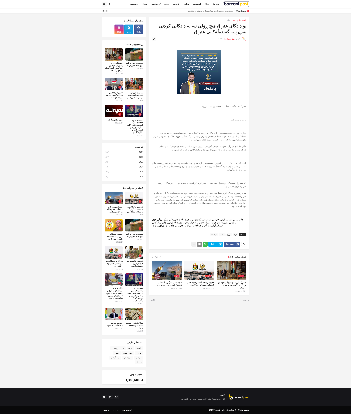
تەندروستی (133, 4)
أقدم (153, 300)
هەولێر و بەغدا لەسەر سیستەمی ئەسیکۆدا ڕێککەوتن (114, 263)
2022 (124, 157)
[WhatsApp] (205, 244)
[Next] (103, 11)
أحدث (245, 300)
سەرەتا (216, 4)
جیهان (166, 4)
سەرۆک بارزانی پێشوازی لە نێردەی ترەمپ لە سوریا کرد (135, 95)
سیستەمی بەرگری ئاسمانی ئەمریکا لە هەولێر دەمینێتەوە (210, 11)
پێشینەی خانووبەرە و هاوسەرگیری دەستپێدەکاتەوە (135, 263)
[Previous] (106, 11)
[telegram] (104, 397)
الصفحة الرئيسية (239, 20)
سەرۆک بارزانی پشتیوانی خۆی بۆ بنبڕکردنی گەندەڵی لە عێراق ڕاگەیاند (232, 285)
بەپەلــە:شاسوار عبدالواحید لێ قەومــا (114, 324)
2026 (124, 177)
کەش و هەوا (127, 410)
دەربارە (115, 410)
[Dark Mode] (109, 4)
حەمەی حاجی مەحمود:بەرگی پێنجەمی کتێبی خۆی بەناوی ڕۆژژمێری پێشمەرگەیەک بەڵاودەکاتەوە (135, 126)
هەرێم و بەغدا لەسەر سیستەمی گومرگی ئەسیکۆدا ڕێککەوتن (200, 283)
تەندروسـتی (128, 353)
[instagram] (110, 397)
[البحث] (104, 4)
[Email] (199, 244)
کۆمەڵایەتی (156, 4)
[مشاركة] (154, 39)
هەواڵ (144, 4)
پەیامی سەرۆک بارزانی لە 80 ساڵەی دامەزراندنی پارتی (114, 236)
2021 (124, 152)
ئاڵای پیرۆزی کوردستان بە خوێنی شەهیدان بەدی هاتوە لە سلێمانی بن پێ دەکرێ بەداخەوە (114, 293)
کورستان (197, 4)
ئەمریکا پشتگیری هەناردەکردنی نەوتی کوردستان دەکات (114, 95)
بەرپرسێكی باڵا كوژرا (114, 120)
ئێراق (207, 4)
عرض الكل (156, 257)
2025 (124, 172)
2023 (124, 162)
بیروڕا (229, 235)
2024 (124, 167)
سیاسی (186, 4)
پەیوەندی (105, 410)
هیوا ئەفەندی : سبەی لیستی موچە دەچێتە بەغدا (134, 325)
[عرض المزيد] (193, 244)
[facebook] (116, 397)
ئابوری (176, 4)
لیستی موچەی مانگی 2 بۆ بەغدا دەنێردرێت (134, 64)
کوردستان (213, 235)
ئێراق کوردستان (118, 348)
